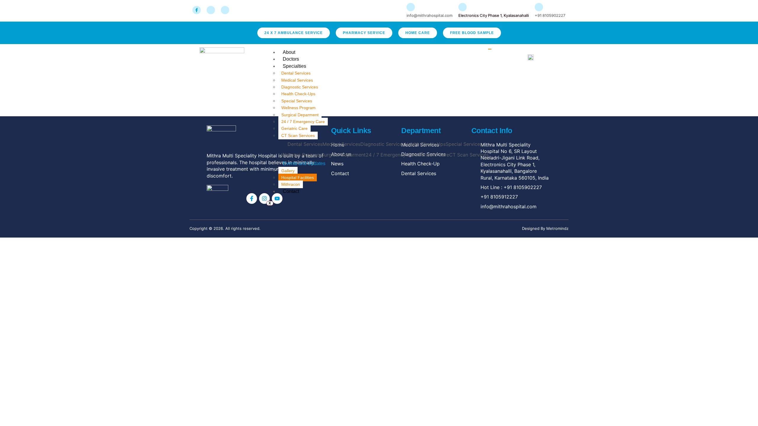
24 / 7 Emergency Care (303, 121)
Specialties (294, 66)
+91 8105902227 (550, 15)
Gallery (288, 170)
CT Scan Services (298, 135)
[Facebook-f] (251, 198)
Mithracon (290, 184)
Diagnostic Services (299, 87)
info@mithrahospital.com (429, 15)
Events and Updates (304, 163)
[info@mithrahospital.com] (411, 7)
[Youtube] (277, 198)
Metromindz (557, 228)
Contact (291, 191)
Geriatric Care (294, 128)
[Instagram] (264, 198)
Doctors (291, 59)
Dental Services (296, 73)
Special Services (296, 101)
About (289, 52)
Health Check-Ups (298, 93)
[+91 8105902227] (539, 7)
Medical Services (297, 80)
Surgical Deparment (300, 114)
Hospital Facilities (297, 177)
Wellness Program (298, 107)
